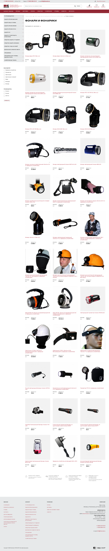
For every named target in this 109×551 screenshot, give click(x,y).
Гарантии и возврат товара (53, 509)
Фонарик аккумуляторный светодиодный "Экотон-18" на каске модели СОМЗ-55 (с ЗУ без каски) (92, 276)
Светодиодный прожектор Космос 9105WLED (92, 312)
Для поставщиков (8, 514)
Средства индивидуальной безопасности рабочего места (51, 16)
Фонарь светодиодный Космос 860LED (90, 164)
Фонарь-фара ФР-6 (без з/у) (32, 56)
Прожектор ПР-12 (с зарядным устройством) (92, 388)
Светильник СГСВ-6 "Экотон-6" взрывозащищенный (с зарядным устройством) (34, 351)
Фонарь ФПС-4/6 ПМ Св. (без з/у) (89, 92)
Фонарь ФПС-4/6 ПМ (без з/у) (33, 129)
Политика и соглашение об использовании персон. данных (10, 523)
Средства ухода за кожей (31, 527)
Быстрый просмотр (38, 42)
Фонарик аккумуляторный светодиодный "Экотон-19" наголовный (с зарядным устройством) (36, 276)
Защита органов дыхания (31, 507)
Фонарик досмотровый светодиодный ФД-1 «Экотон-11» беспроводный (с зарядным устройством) (91, 238)
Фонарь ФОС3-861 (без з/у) (60, 129)
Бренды (18, 11)
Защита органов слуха (30, 514)
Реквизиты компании (9, 507)
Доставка (25, 11)
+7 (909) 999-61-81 (32, 1)
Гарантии (40, 11)
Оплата (33, 11)
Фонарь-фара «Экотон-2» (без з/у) (62, 56)
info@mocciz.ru (45, 1)
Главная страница (28, 16)
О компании (48, 11)
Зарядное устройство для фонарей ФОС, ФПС (65, 461)
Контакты (71, 11)
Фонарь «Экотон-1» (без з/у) (32, 237)
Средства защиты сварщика (32, 525)
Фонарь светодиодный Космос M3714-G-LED (64, 164)
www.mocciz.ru (86, 513)
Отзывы (56, 11)
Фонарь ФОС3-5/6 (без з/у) (87, 129)
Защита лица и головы (30, 509)
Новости (63, 11)
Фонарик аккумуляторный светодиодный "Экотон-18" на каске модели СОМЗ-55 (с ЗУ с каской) (65, 276)
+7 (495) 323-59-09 (8, 1)
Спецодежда (28, 532)
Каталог (36, 16)
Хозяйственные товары (31, 538)
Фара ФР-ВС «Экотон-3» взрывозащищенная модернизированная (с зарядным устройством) (64, 314)
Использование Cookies (9, 519)
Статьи (5, 526)
